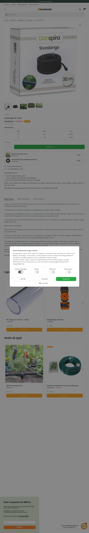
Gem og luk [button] (45, 279)
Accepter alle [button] (66, 279)
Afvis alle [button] (23, 279)
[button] (44, 283)
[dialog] (44, 266)
